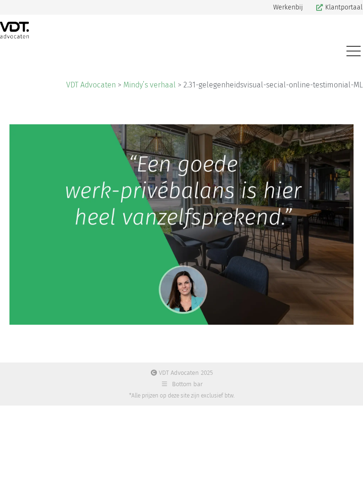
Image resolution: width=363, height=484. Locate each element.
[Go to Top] (348, 469)
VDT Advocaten (91, 84)
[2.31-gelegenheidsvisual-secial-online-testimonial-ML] (181, 224)
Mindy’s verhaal (149, 84)
